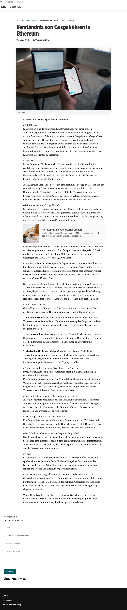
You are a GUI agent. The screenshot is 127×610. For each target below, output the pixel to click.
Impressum (7, 600)
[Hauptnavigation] (122, 7)
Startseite (20, 20)
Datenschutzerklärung (11, 604)
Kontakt (5, 595)
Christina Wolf (22, 40)
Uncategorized (31, 20)
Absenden (10, 571)
